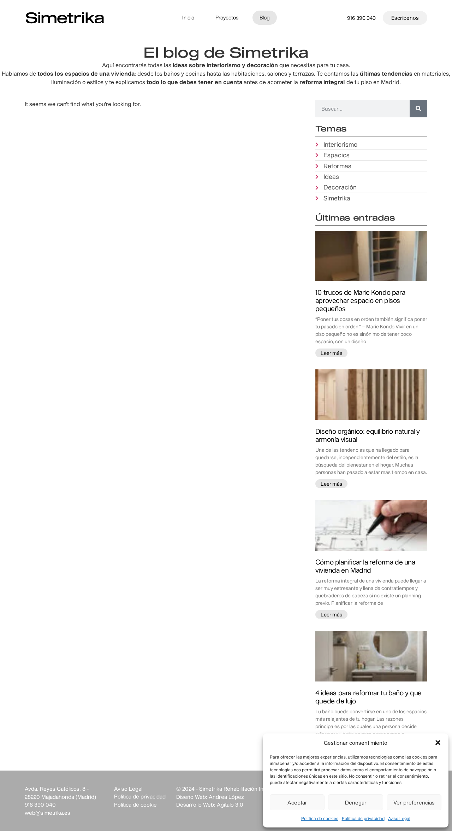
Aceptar (297, 802)
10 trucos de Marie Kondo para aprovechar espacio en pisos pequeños (360, 300)
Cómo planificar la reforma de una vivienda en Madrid (365, 566)
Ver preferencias (414, 802)
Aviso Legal (399, 818)
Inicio (188, 17)
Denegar (356, 802)
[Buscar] (418, 108)
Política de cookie (135, 804)
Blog (265, 17)
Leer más (331, 353)
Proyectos (226, 17)
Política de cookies (319, 818)
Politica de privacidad (363, 818)
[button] (437, 742)
